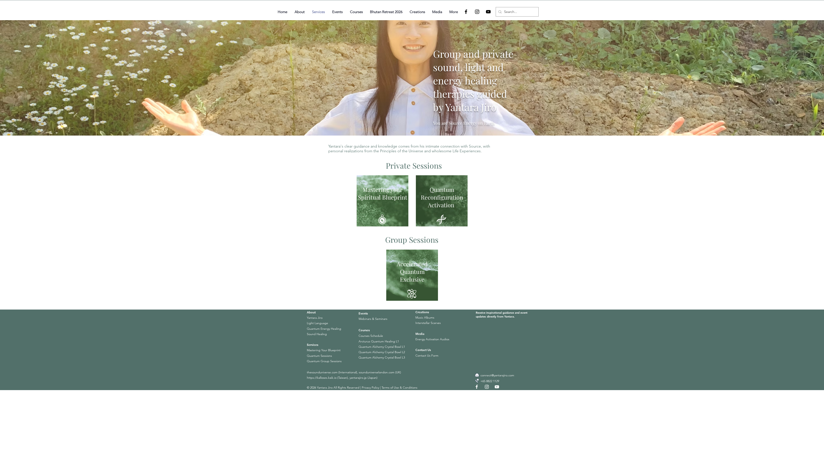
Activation (441, 205)
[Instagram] (477, 12)
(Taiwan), (343, 378)
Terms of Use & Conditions (399, 387)
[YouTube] (488, 12)
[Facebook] (466, 12)
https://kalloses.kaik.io (321, 378)
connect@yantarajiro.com (497, 375)
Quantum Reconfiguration (442, 193)
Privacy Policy (370, 387)
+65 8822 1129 (489, 381)
